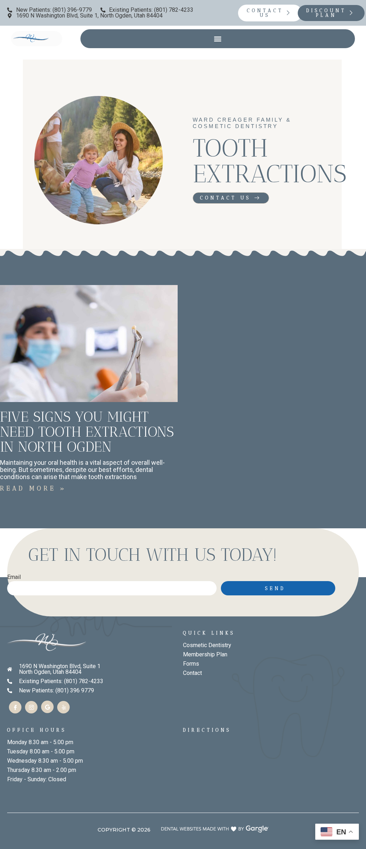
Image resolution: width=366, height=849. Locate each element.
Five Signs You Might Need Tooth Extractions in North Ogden (87, 431)
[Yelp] (63, 707)
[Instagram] (31, 707)
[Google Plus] (47, 707)
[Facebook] (15, 707)
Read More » (33, 488)
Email (14, 577)
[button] (218, 39)
